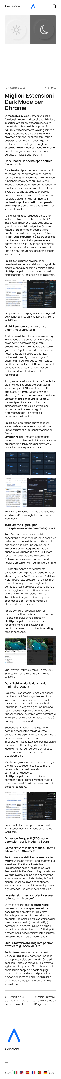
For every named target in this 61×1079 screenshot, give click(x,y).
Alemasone (12, 6)
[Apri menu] (6, 1062)
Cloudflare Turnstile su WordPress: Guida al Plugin (44, 1000)
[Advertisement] (30, 63)
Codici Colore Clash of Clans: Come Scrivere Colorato (16, 1000)
